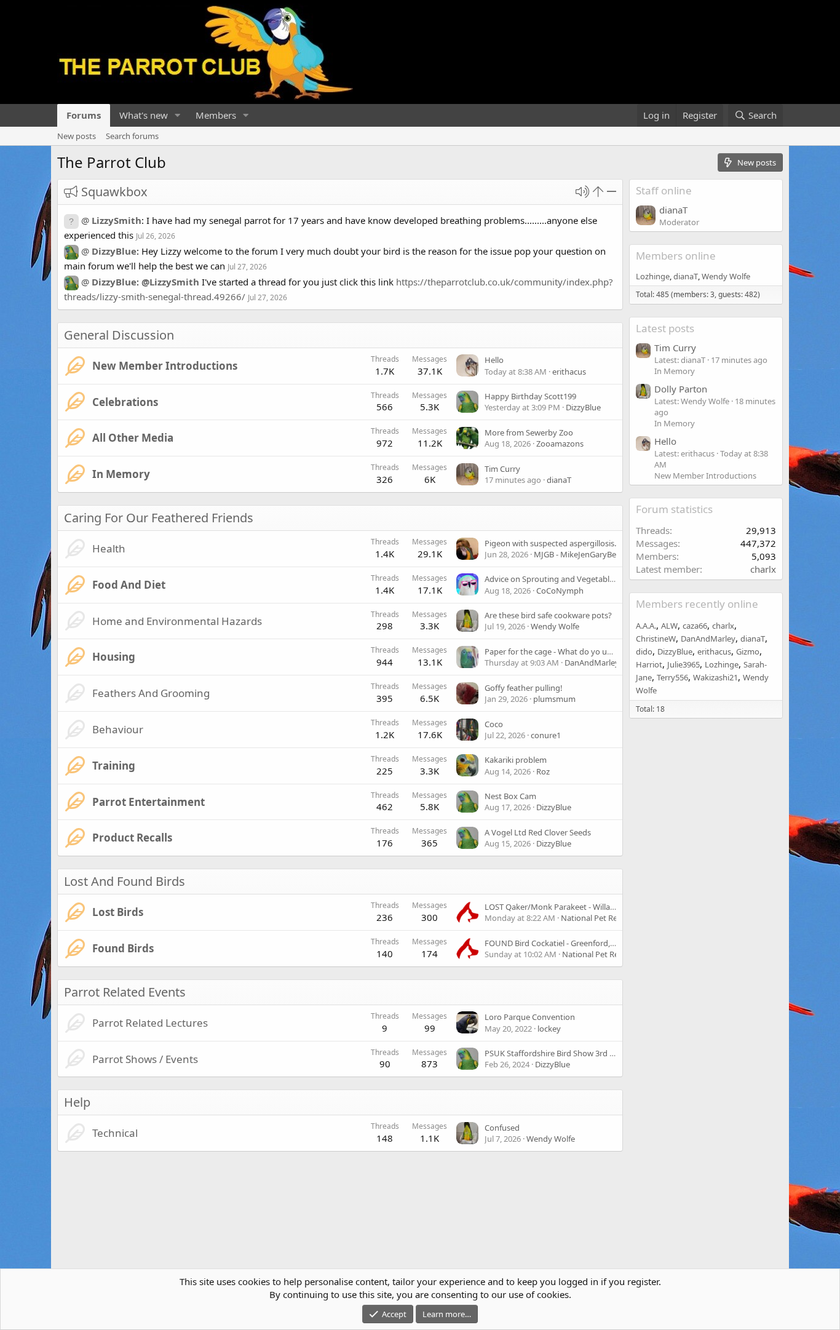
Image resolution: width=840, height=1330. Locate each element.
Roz (543, 771)
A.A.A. (646, 625)
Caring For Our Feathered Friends (158, 517)
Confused (502, 1127)
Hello (494, 359)
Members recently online (697, 604)
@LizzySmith (170, 282)
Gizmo (747, 651)
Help (77, 1102)
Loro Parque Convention (530, 1016)
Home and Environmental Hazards (177, 621)
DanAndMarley (592, 662)
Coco (494, 724)
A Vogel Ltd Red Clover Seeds (538, 832)
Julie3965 (683, 664)
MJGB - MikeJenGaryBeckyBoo (588, 554)
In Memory (121, 474)
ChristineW (656, 638)
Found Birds (123, 948)
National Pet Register (599, 917)
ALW (669, 625)
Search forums (132, 135)
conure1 (546, 735)
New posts (76, 135)
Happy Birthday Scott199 (530, 396)
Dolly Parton (680, 389)
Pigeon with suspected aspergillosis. (550, 543)
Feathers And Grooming (151, 693)
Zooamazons (560, 443)
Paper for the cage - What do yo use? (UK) (560, 651)
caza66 (695, 625)
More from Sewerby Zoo (529, 432)
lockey (549, 1028)
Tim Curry (502, 468)
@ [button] (85, 220)
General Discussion (119, 335)
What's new (143, 115)
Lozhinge (653, 276)
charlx (763, 569)
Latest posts (665, 328)
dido (644, 651)
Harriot (649, 664)
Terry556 (672, 677)
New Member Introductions (164, 366)
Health (108, 548)
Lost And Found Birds (124, 881)
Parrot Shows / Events (145, 1059)
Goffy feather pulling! (524, 687)
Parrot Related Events (125, 992)
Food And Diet (128, 585)
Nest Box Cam (510, 796)
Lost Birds (117, 912)
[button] (177, 115)
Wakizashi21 (715, 677)
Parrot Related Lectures (150, 1023)
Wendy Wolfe (555, 626)
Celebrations (125, 402)
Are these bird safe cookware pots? (548, 615)
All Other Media (132, 438)
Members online (676, 256)
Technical (115, 1133)
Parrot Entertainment (148, 802)
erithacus (569, 371)
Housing (113, 657)
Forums (83, 115)
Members (216, 115)
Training (113, 766)
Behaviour (117, 729)
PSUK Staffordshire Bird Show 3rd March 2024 (568, 1053)
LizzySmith (116, 220)
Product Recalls (132, 837)
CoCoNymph (560, 590)
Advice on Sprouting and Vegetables (551, 578)
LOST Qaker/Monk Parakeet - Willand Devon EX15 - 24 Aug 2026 (600, 906)
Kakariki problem (516, 759)
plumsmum (554, 698)
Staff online (664, 190)
